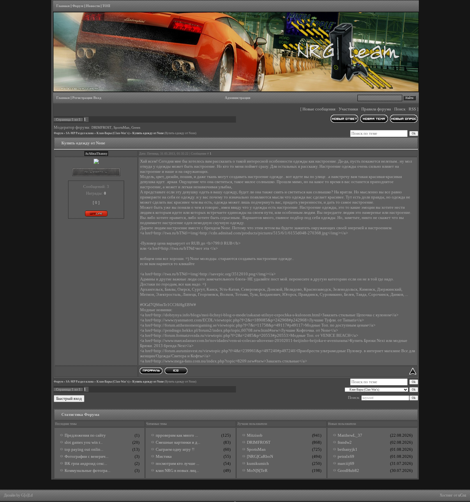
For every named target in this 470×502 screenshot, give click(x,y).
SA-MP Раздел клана (80, 133)
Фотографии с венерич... (86, 456)
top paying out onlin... (84, 449)
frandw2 (345, 442)
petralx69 (346, 456)
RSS (412, 109)
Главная (63, 6)
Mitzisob (254, 435)
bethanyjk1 (347, 449)
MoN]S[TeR (257, 470)
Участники (348, 109)
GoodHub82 (348, 470)
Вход (97, 98)
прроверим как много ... (177, 435)
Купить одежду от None (148, 133)
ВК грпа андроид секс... (86, 463)
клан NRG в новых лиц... (177, 470)
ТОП (106, 6)
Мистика (164, 456)
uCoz (462, 495)
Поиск (399, 109)
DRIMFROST (101, 127)
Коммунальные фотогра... (87, 470)
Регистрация (82, 98)
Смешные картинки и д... (178, 442)
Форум (77, 6)
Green (135, 127)
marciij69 (346, 463)
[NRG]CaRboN (260, 456)
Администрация (237, 98)
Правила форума (376, 109)
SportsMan (121, 127)
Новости (93, 6)
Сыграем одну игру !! (175, 449)
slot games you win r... (84, 442)
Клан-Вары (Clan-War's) (113, 133)
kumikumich (258, 463)
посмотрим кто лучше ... (177, 463)
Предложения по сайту (85, 435)
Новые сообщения (318, 109)
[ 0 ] (96, 202)
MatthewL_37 (350, 435)
